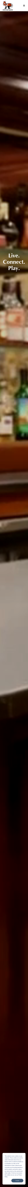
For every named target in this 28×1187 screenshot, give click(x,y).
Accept (17, 1180)
